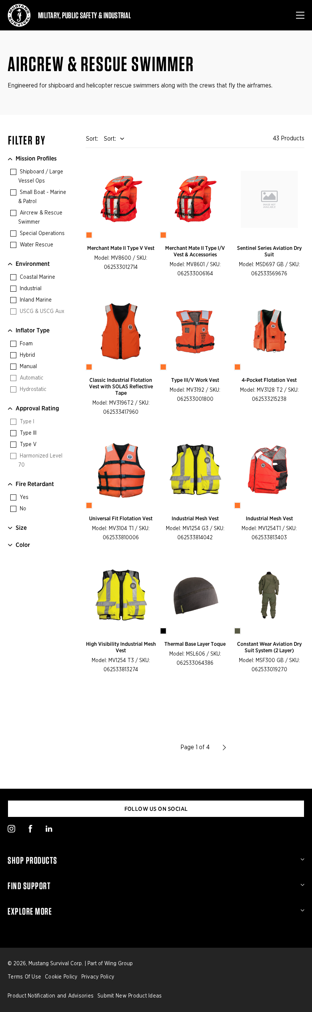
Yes (23, 497)
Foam (25, 343)
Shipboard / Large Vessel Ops (40, 176)
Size (21, 527)
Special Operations (41, 233)
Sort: (110, 139)
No (22, 509)
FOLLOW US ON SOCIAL (156, 808)
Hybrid (26, 355)
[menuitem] (156, 860)
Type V (27, 444)
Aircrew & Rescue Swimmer (40, 217)
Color (23, 544)
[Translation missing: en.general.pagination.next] (224, 747)
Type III (27, 433)
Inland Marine (35, 300)
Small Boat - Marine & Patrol (42, 197)
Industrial (29, 288)
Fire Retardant (35, 484)
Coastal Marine (36, 277)
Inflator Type (32, 330)
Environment (33, 263)
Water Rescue (35, 245)
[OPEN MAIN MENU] (300, 15)
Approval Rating (37, 408)
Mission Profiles (36, 158)
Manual (27, 366)
